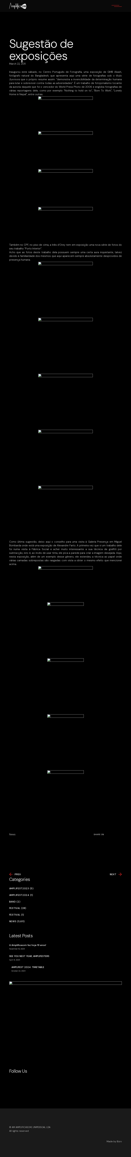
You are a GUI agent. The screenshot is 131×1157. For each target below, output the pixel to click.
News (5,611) (17, 921)
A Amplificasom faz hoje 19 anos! (27, 945)
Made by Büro (114, 1141)
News (12, 834)
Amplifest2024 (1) (21, 895)
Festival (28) (17, 908)
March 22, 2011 (17, 63)
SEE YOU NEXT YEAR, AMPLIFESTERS (29, 956)
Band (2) (14, 901)
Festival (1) (16, 914)
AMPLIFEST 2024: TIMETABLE (27, 967)
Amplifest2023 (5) (21, 888)
